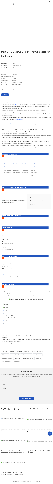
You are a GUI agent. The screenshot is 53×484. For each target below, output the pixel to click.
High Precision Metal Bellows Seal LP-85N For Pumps (38, 451)
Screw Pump (4, 351)
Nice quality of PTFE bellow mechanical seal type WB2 (39, 430)
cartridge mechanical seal (28, 358)
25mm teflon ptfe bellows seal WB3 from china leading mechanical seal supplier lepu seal (13, 452)
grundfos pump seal (37, 354)
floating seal (43, 408)
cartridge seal (38, 358)
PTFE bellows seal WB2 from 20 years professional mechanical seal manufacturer (13, 473)
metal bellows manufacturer (7, 358)
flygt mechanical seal (15, 354)
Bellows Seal (17, 104)
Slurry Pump (19, 351)
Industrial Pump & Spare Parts (32, 408)
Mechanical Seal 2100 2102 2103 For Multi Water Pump (13, 430)
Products (49, 408)
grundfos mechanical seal (26, 354)
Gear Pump (12, 351)
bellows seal (17, 358)
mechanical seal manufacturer (37, 351)
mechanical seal (18, 119)
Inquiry (5, 94)
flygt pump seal (5, 354)
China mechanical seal (6, 361)
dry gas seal (26, 351)
